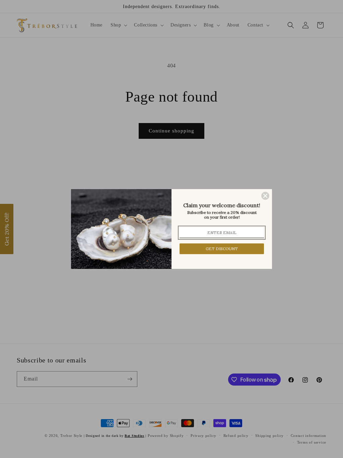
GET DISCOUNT (222, 248)
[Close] (265, 196)
